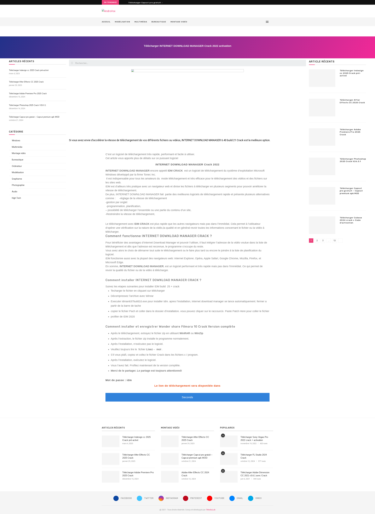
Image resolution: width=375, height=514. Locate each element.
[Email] (260, 22)
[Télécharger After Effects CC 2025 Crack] (322, 107)
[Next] (125, 2)
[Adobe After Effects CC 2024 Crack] (170, 477)
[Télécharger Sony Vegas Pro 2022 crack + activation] (229, 441)
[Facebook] (245, 22)
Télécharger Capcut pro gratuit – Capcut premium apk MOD (34, 117)
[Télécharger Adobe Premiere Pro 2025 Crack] (322, 137)
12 (334, 240)
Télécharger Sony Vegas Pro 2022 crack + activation (254, 438)
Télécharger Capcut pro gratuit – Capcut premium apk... (157, 3)
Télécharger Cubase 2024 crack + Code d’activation (351, 220)
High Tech (16, 198)
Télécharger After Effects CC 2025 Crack (26, 82)
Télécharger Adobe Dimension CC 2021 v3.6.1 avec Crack (255, 474)
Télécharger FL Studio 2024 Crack (254, 456)
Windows (16, 140)
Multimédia (140, 22)
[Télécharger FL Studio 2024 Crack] (229, 459)
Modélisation (122, 22)
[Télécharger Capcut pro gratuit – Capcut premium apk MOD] (322, 196)
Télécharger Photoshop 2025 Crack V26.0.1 (27, 105)
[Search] (271, 22)
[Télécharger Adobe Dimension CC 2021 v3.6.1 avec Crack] (229, 477)
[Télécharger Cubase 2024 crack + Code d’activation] (322, 225)
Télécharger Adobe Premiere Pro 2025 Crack (28, 93)
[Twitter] (248, 22)
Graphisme (17, 179)
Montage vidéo (179, 22)
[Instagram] (251, 22)
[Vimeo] (263, 22)
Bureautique (158, 22)
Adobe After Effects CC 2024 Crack (195, 474)
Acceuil (106, 22)
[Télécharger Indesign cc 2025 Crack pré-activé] (322, 78)
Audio (14, 191)
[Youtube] (257, 22)
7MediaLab (210, 510)
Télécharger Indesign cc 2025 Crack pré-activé (28, 70)
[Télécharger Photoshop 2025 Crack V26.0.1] (322, 166)
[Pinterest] (254, 22)
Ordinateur (17, 166)
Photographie (18, 185)
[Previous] (121, 2)
